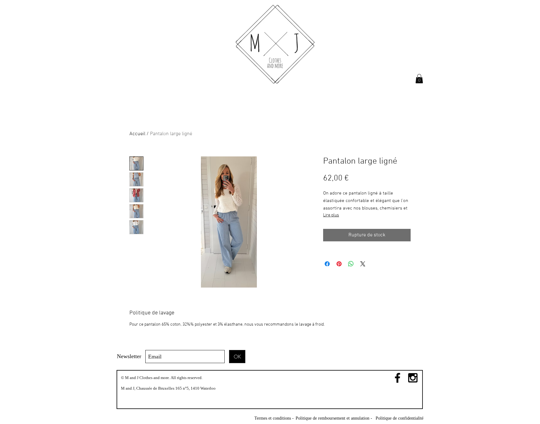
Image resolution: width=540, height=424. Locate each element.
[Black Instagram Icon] (412, 377)
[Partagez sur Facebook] (327, 264)
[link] (419, 78)
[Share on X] (363, 264)
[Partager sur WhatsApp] (351, 264)
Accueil (137, 134)
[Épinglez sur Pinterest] (339, 264)
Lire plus (331, 215)
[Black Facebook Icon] (397, 377)
